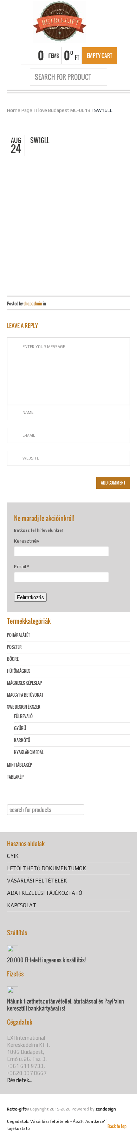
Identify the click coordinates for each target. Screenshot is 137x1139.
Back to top (116, 1126)
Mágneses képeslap (24, 683)
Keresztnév (26, 541)
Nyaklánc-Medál (29, 752)
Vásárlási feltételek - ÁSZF (56, 1121)
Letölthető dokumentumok (46, 868)
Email (21, 566)
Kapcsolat (21, 905)
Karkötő (22, 740)
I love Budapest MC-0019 (63, 110)
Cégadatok (17, 1121)
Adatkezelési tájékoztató (44, 893)
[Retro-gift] (59, 22)
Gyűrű (20, 728)
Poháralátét (18, 635)
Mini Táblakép (19, 765)
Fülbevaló (23, 716)
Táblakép (15, 777)
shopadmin (33, 303)
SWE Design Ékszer (23, 707)
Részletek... (19, 1080)
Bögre (13, 659)
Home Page (19, 110)
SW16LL (103, 110)
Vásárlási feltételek (37, 881)
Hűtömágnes (18, 671)
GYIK (13, 856)
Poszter (14, 647)
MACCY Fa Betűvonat (25, 695)
